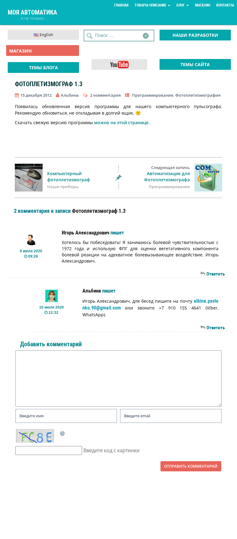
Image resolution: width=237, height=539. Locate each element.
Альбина (91, 291)
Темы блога (43, 67)
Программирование (152, 95)
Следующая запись (167, 174)
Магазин (202, 5)
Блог (181, 5)
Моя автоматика (32, 14)
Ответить (215, 274)
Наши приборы (63, 186)
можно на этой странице (121, 122)
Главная (121, 5)
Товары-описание (151, 5)
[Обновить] (62, 432)
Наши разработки (195, 35)
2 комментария (105, 95)
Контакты (225, 5)
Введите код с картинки (111, 450)
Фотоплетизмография (197, 95)
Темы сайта (195, 64)
